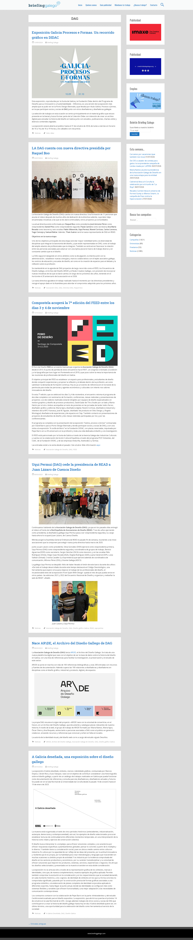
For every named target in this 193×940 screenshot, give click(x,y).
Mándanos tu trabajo (122, 5)
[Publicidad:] (145, 40)
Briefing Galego (52, 42)
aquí (98, 445)
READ (92, 628)
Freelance (134, 247)
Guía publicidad (105, 5)
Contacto (153, 5)
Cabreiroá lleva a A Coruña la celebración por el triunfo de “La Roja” (143, 184)
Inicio (80, 5)
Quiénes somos (91, 5)
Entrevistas (134, 243)
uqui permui (99, 628)
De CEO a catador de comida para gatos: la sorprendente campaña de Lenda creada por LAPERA (144, 163)
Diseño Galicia (70, 913)
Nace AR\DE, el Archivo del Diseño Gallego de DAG (72, 643)
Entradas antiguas (37, 924)
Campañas (134, 239)
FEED (75, 449)
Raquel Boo (78, 288)
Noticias (38, 133)
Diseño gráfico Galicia (81, 628)
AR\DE (73, 652)
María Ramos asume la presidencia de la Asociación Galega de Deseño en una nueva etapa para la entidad (145, 172)
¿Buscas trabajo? (140, 5)
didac (52, 133)
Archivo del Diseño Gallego (61, 742)
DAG (48, 133)
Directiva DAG (68, 288)
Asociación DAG (52, 288)
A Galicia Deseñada (53, 913)
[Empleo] (145, 100)
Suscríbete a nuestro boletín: (142, 127)
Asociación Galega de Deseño (57, 449)
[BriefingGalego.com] (44, 4)
